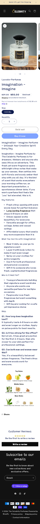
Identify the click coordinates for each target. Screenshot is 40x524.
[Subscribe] (33, 477)
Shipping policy (31, 514)
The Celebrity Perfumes (18, 511)
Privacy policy (17, 514)
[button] (4, 11)
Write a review (20, 444)
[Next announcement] (36, 2)
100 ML (9, 112)
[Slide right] (25, 74)
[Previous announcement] (4, 2)
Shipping (5, 97)
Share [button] (7, 414)
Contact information (21, 517)
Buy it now (20, 136)
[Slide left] (15, 74)
